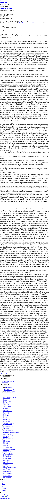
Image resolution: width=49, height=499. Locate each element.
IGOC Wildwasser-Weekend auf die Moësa (8, 455)
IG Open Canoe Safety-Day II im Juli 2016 (8, 469)
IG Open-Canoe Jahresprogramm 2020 (8, 438)
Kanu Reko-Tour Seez (6, 450)
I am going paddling (5, 446)
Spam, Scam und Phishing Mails (7, 406)
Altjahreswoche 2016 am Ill (6, 464)
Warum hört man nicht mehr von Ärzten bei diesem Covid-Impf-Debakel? (12, 427)
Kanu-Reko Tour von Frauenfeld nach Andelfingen (9, 467)
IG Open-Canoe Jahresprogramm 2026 (8, 403)
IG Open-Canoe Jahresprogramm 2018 (8, 440)
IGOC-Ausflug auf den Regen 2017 (7, 456)
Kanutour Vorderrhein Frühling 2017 (7, 459)
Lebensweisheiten (4, 488)
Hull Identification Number (6, 433)
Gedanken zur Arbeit (5, 402)
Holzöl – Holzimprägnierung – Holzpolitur (10, 391)
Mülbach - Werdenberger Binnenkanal (8, 447)
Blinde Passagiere (5, 410)
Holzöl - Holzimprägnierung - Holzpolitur (8, 430)
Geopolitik (3, 483)
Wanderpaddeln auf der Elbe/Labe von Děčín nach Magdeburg (11, 432)
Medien (3, 489)
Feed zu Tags (3, 496)
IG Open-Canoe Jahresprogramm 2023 (8, 421)
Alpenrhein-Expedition (6, 468)
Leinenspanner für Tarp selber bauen (7, 431)
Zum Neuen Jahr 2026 (6, 400)
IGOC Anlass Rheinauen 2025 (7, 405)
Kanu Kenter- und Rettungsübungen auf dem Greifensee (10, 449)
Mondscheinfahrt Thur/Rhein (6, 475)
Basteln (3, 481)
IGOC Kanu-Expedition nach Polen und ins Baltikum (8, 381)
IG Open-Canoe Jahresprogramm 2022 (8, 426)
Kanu (2, 486)
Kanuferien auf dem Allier (6, 460)
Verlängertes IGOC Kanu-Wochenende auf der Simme (10, 418)
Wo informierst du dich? (6, 416)
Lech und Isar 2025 (5, 409)
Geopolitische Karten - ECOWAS (7, 424)
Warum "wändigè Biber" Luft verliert (7, 476)
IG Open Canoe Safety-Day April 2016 (8, 473)
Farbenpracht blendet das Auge (7, 443)
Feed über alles (4, 494)
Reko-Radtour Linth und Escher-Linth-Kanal (8, 472)
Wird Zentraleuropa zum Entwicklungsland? (8, 453)
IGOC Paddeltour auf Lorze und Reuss (8, 454)
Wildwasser (3, 490)
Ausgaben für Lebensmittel (6, 428)
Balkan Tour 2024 (5, 414)
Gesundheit (3, 484)
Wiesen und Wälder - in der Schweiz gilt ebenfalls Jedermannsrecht (11, 435)
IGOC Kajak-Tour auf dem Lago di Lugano (8, 422)
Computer (3, 482)
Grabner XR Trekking (6, 413)
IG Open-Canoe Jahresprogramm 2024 (8, 420)
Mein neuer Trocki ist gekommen (7, 477)
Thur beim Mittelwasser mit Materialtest (8, 457)
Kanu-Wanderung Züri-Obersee (7, 471)
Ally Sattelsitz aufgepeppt (5, 382)
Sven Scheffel (3, 389)
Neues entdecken (5, 437)
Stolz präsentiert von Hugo (7, 498)
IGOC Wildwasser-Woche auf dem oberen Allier (9, 396)
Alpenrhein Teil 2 (5, 462)
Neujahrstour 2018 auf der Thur (7, 451)
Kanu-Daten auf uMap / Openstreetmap (8, 463)
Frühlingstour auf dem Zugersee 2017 (7, 458)
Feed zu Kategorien (4, 495)
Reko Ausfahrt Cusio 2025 (6, 408)
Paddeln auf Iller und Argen (6, 419)
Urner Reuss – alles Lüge (8, 386)
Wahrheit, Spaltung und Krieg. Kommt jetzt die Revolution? (26, 22)
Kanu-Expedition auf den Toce (8, 387)
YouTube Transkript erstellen (6, 8)
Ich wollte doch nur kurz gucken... (7, 399)
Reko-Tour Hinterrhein (6, 436)
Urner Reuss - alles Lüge (6, 445)
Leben (2, 487)
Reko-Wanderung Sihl (6, 415)
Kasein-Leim (5, 417)
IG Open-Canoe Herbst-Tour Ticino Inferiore (8, 466)
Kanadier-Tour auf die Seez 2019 (7, 444)
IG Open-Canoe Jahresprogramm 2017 (8, 441)
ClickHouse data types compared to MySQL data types (10, 470)
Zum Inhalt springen (2, 0)
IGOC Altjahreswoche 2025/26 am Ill (7, 401)
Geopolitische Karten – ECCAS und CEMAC (9, 423)
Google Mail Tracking (6, 404)
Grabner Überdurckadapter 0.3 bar (7, 411)
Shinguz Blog (3, 2)
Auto (2, 480)
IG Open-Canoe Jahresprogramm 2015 (8, 442)
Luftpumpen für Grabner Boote (8, 390)
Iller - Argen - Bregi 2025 (6, 412)
